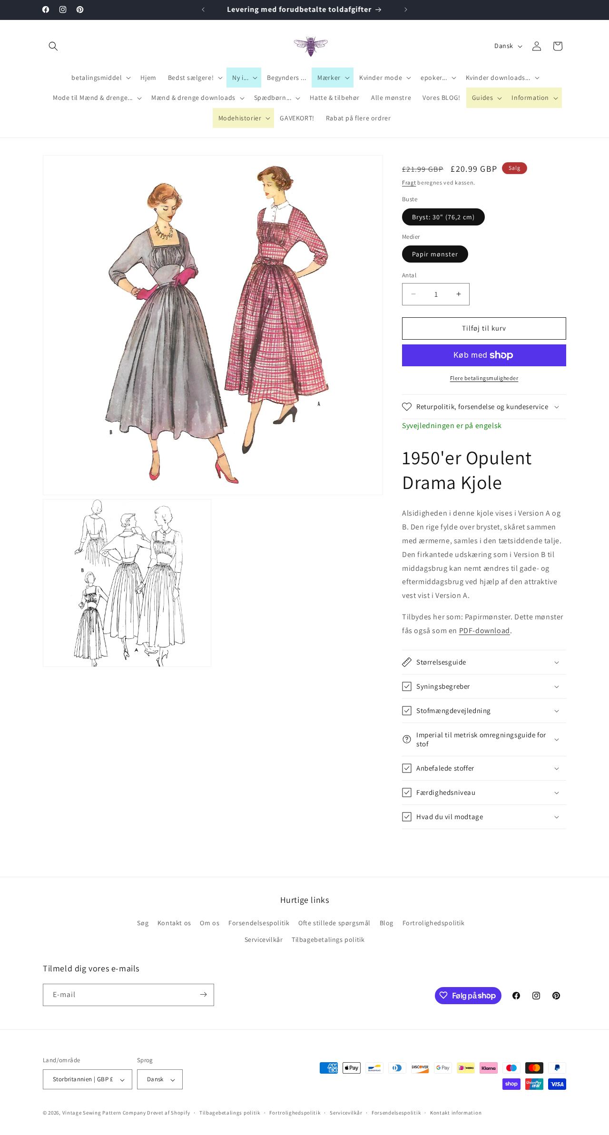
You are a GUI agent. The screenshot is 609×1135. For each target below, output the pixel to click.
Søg (142, 923)
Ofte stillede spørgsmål (334, 923)
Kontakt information (455, 1112)
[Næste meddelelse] (405, 9)
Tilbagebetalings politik (328, 940)
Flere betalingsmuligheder (484, 378)
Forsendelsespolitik (258, 923)
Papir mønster (435, 254)
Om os (209, 923)
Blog (386, 923)
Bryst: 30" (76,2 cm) (443, 217)
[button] (53, 46)
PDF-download (484, 631)
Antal (409, 275)
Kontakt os (174, 923)
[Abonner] (203, 994)
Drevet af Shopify (168, 1113)
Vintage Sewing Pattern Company (104, 1113)
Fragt (409, 182)
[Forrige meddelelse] (203, 9)
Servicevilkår (264, 940)
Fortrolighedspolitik (434, 923)
